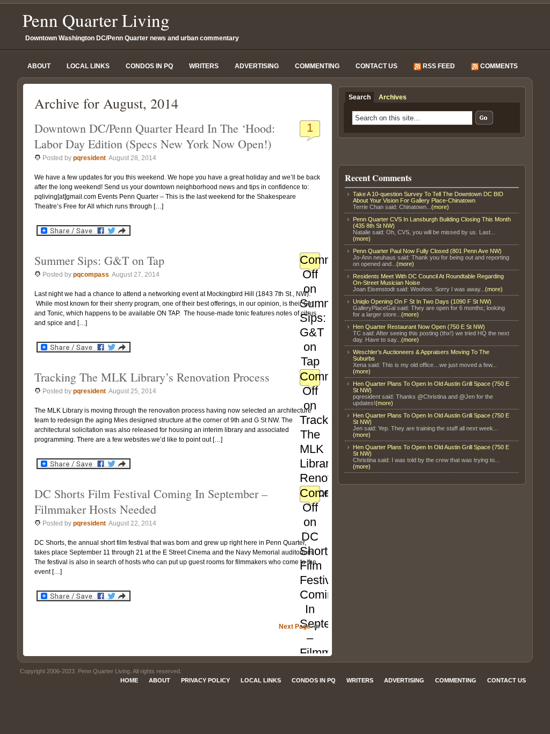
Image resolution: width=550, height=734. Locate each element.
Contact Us (376, 66)
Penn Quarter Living (96, 20)
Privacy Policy (205, 680)
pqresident (89, 158)
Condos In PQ (149, 66)
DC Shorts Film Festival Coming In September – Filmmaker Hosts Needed (150, 501)
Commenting (317, 66)
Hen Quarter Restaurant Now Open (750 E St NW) (419, 326)
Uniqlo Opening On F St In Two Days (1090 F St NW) (422, 301)
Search (360, 97)
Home (129, 680)
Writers (204, 66)
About (38, 66)
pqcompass (91, 274)
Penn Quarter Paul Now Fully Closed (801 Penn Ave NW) (427, 251)
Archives (393, 97)
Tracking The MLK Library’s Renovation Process (152, 377)
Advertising (257, 66)
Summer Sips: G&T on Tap (99, 260)
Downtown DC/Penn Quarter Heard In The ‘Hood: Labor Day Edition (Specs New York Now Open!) (154, 136)
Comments (498, 66)
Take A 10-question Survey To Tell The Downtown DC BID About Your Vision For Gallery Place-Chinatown (428, 197)
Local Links (88, 66)
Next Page (294, 626)
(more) (440, 207)
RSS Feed (438, 66)
